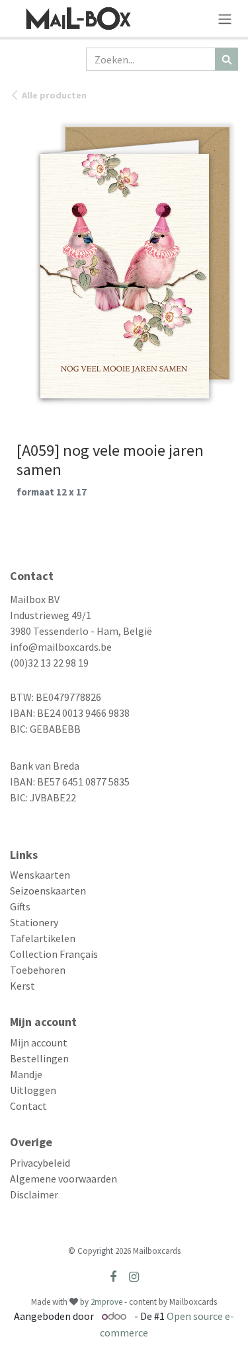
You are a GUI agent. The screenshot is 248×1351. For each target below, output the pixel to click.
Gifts (20, 906)
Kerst (22, 985)
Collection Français (54, 954)
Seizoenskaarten (48, 890)
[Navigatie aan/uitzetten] (225, 18)
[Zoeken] (226, 59)
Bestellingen (39, 1058)
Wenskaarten (40, 874)
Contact (28, 1106)
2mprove (106, 1301)
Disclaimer (34, 1194)
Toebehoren (37, 969)
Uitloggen (33, 1090)
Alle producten (54, 95)
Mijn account (38, 1042)
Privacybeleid (40, 1162)
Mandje (26, 1074)
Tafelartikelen (42, 938)
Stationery (34, 922)
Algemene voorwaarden (63, 1178)
